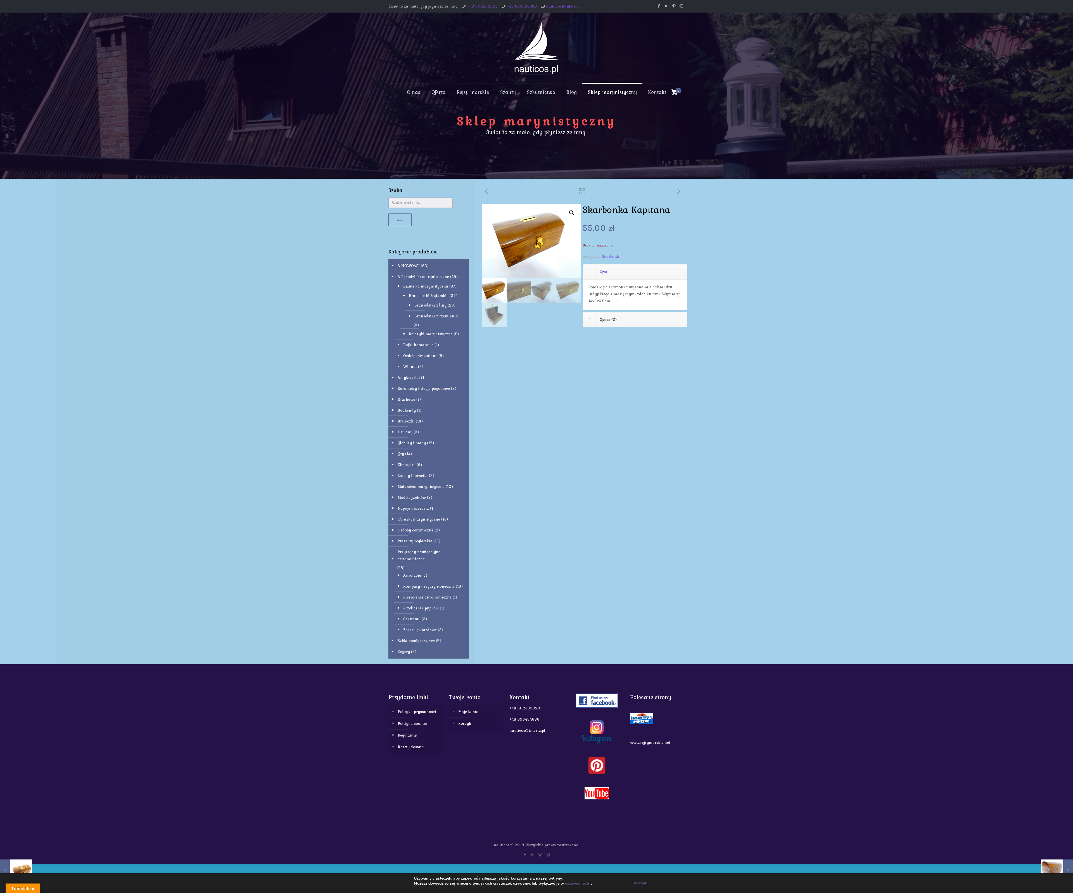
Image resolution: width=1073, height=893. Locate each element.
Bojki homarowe (418, 345)
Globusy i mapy (412, 443)
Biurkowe (406, 399)
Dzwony (405, 432)
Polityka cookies (413, 723)
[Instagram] (681, 6)
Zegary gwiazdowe (420, 630)
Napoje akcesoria (413, 508)
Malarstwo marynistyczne (421, 486)
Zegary (404, 651)
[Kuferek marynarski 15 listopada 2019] (1057, 870)
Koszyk (464, 723)
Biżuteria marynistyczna (425, 286)
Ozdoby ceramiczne (415, 530)
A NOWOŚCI (409, 266)
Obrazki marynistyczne (419, 519)
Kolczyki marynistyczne (431, 334)
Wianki (410, 366)
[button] (572, 213)
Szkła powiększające (416, 640)
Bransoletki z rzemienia (436, 316)
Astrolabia (412, 575)
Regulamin (407, 735)
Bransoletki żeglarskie (428, 295)
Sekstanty (412, 619)
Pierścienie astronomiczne (427, 597)
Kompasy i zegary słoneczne (429, 586)
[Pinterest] (674, 6)
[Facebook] (659, 6)
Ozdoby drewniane (420, 355)
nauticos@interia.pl (564, 6)
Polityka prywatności (417, 711)
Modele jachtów (412, 497)
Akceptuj (642, 883)
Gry (401, 454)
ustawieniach (577, 883)
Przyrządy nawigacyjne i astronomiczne (420, 555)
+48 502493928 (482, 6)
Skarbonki (611, 256)
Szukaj (400, 220)
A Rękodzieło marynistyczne (423, 276)
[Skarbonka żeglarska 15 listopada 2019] (16, 870)
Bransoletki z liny (430, 305)
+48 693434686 (522, 6)
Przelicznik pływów (421, 608)
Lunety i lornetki (413, 475)
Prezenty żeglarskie (415, 541)
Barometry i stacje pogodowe (424, 388)
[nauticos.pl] (536, 48)
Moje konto (468, 711)
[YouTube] (666, 6)
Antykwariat (409, 377)
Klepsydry (407, 464)
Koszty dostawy (412, 747)
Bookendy (407, 410)
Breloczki (406, 421)
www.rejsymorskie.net (650, 742)
